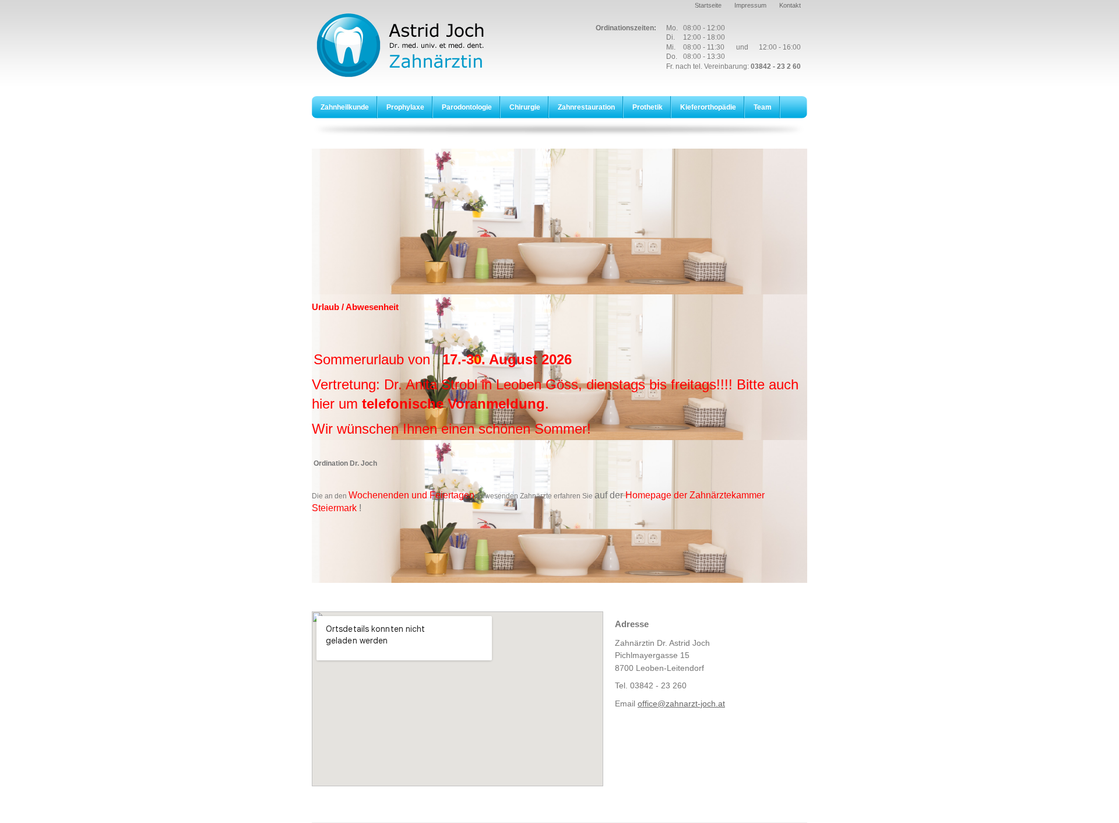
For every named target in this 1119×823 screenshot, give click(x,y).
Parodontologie (467, 107)
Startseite (708, 5)
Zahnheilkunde (345, 107)
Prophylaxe (405, 107)
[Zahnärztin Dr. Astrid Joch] (414, 45)
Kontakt (790, 5)
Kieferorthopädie (708, 107)
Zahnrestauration (586, 107)
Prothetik (647, 107)
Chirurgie (524, 107)
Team (763, 107)
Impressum (750, 5)
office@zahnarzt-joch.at (681, 703)
